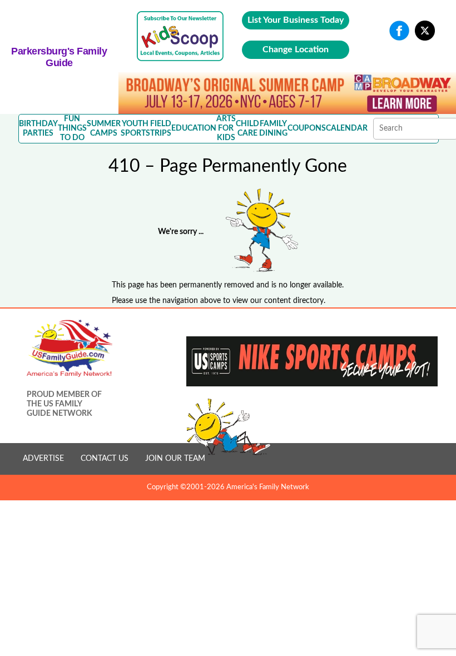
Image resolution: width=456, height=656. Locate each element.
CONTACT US (104, 459)
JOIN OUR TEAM (175, 459)
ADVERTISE (43, 459)
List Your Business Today (295, 20)
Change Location (295, 49)
